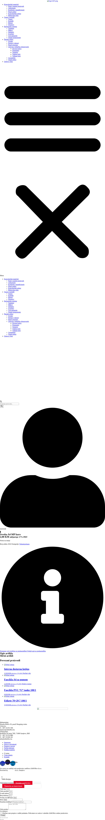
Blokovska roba (13, 15)
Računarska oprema (10, 26)
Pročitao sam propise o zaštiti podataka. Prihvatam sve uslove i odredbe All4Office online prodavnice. (35, 813)
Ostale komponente (14, 37)
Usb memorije (12, 36)
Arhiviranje (12, 8)
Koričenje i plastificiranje (16, 10)
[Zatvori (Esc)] (7, 817)
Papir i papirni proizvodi (16, 6)
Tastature (11, 28)
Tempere (15, 52)
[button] (52, 170)
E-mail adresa (4, 793)
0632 (2, 800)
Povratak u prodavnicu (23, 783)
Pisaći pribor (12, 12)
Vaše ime (3, 789)
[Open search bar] (1, 402)
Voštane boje (16, 56)
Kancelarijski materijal (11, 4)
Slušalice (11, 32)
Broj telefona (4, 795)
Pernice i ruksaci (13, 43)
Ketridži (10, 21)
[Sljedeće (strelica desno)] (3, 819)
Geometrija (11, 58)
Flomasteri (15, 50)
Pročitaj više (27, 673)
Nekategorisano (24, 544)
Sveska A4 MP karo (6, 798)
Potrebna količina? (6, 802)
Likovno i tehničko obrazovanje (18, 47)
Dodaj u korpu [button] (26, 684)
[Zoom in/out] (1, 817)
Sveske (10, 41)
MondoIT (11, 770)
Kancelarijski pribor (14, 14)
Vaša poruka (4, 809)
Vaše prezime (4, 791)
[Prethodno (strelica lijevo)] (1, 819)
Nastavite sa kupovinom (13, 786)
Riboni (10, 23)
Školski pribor (8, 39)
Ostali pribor (12, 60)
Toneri (10, 19)
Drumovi (11, 25)
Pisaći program (13, 45)
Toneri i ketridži (9, 17)
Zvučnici (11, 34)
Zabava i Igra (8, 61)
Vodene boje (16, 54)
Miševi (10, 30)
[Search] (1, 406)
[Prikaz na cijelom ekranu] (3, 817)
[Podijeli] (5, 817)
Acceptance (4, 811)
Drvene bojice (16, 49)
